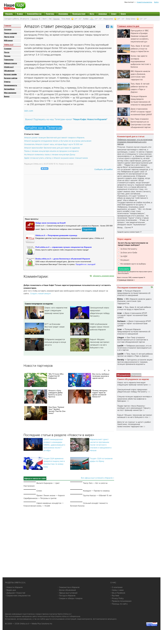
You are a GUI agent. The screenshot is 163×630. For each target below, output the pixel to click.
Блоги (123, 14)
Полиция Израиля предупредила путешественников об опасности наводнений (133, 293)
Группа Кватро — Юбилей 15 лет (97, 495)
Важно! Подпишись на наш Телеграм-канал (66, 119)
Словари (7, 49)
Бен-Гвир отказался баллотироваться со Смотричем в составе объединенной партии (132, 339)
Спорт (114, 14)
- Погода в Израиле (66, 595)
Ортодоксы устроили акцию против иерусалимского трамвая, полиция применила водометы (134, 362)
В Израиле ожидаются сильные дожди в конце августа (55, 342)
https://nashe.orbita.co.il (60, 616)
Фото (92, 14)
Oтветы (7, 82)
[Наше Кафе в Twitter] (111, 26)
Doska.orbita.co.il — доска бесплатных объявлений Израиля (62, 259)
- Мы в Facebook (117, 593)
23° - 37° (143, 19)
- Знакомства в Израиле (68, 587)
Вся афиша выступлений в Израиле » (97, 478)
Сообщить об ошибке (103, 169)
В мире (20, 14)
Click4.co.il (8, 67)
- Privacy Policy (117, 598)
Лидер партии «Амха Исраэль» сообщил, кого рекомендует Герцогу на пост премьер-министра (134, 408)
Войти (156, 2)
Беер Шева (130, 19)
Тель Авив (65, 19)
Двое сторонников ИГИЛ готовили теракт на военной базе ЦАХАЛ (141, 111)
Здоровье (102, 14)
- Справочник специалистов (17, 595)
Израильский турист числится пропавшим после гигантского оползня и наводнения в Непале (100, 444)
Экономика (63, 14)
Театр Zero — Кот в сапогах (95, 483)
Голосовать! (124, 269)
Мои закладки (10, 93)
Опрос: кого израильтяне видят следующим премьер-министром (56, 310)
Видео (6, 96)
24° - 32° (78, 19)
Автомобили (9, 89)
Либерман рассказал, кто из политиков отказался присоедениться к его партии (134, 141)
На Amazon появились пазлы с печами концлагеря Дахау (49, 154)
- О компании (116, 587)
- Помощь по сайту (119, 604)
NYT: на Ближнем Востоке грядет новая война (54, 327)
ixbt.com (28, 110)
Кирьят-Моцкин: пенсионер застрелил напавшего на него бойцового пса (134, 416)
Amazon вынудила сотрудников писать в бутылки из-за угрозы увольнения (57, 141)
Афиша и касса (10, 63)
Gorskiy (120, 360)
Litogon (120, 337)
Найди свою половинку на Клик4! (50, 223)
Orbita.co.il (8, 45)
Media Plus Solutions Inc (42, 623)
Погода (56, 19)
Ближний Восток (34, 14)
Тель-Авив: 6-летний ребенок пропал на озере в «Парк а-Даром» (135, 355)
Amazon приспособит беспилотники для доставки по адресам (52, 148)
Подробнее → (89, 229)
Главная (7, 25)
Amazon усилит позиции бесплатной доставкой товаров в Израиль (54, 137)
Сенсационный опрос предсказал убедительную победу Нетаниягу (132, 390)
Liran (119, 291)
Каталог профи (10, 74)
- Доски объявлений (67, 590)
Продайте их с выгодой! (86, 264)
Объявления (9, 71)
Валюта (35, 19)
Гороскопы (8, 60)
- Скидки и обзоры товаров (70, 598)
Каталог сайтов (10, 78)
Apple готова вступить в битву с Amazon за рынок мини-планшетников (56, 158)
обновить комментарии (103, 276)
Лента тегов (9, 37)
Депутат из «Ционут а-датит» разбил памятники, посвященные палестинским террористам (134, 424)
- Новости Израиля (14, 587)
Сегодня (7, 29)
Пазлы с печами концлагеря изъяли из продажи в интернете (51, 151)
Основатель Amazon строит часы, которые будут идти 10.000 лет (53, 144)
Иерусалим (108, 19)
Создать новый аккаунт (40, 293)
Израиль (9, 14)
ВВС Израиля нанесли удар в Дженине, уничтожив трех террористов (134, 301)
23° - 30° (98, 19)
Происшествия (78, 14)
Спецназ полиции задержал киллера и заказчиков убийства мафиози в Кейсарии (134, 398)
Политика (50, 14)
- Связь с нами (117, 590)
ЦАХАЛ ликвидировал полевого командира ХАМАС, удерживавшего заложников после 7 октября (54, 444)
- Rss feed (114, 595)
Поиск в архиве (10, 33)
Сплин (39, 491)
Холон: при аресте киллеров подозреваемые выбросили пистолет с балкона (141, 61)
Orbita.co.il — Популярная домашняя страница (56, 235)
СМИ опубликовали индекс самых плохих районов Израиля (99, 327)
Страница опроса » (126, 280)
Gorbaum (121, 321)
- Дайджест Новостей (15, 593)
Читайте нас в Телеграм (43, 128)
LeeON (120, 346)
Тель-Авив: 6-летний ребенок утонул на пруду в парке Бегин (140, 48)
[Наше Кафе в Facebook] (108, 26)
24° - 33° (120, 19)
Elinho (120, 299)
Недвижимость (10, 85)
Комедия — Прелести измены (96, 491)
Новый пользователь (144, 2)
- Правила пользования (120, 601)
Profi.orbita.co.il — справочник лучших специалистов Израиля (63, 247)
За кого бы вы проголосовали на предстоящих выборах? (133, 244)
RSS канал (8, 40)
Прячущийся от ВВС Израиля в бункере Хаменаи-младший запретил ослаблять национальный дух (140, 36)
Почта (6, 52)
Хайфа (85, 19)
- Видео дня (10, 590)
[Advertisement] (69, 539)
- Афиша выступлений (67, 593)
